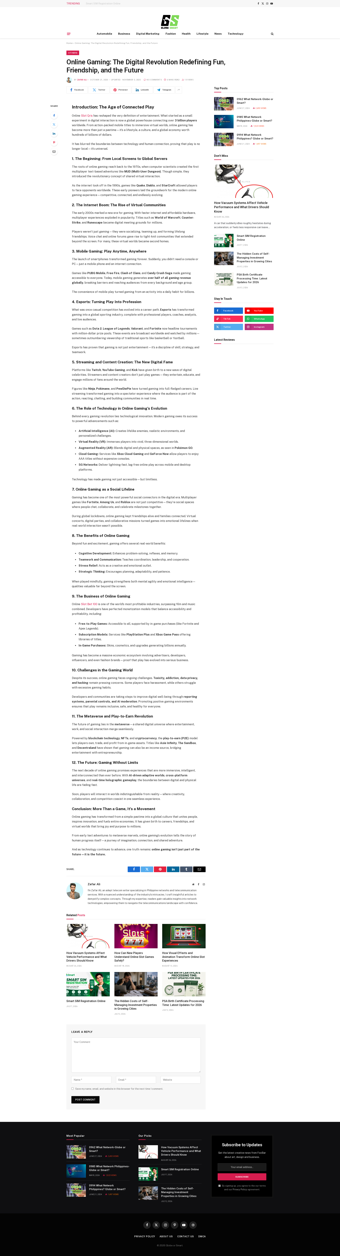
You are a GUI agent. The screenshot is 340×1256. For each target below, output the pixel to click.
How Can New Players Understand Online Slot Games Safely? (134, 956)
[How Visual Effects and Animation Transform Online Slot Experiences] (184, 936)
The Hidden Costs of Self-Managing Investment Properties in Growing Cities (135, 1005)
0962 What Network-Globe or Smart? (255, 101)
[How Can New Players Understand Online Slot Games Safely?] (136, 936)
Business (124, 33)
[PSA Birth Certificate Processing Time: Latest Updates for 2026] (184, 984)
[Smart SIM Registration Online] (88, 984)
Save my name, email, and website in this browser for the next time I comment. (119, 1088)
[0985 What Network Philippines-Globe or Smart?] (224, 121)
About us (166, 1236)
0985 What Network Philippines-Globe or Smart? (254, 118)
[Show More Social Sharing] (178, 89)
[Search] (272, 34)
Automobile (104, 33)
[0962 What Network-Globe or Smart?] (224, 103)
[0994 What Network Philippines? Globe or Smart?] (224, 139)
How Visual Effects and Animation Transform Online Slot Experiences (183, 956)
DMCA (202, 1236)
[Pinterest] (54, 142)
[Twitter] (54, 124)
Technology (235, 33)
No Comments (154, 80)
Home (69, 43)
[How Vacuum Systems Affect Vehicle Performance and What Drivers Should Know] (88, 936)
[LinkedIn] (54, 133)
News (218, 33)
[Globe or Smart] (170, 22)
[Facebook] (54, 115)
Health (186, 33)
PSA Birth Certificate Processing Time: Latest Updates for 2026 (183, 1003)
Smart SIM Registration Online (103, 3)
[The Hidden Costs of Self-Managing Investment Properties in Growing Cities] (136, 984)
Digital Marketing (148, 33)
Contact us (185, 1236)
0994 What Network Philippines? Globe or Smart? (255, 136)
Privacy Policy (240, 1189)
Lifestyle (202, 33)
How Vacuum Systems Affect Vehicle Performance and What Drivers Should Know (86, 956)
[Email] (54, 151)
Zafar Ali (82, 80)
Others (72, 53)
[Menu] (68, 34)
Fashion (171, 33)
